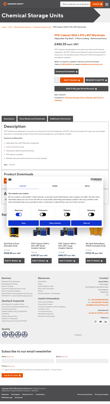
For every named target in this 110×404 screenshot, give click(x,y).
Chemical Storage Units (42, 27)
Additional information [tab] (60, 119)
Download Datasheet (65, 71)
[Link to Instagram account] (95, 322)
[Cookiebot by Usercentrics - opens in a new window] (92, 179)
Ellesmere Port (27, 394)
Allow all (86, 223)
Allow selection (55, 223)
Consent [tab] (23, 186)
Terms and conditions (84, 394)
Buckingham (15, 394)
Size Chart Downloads (46, 288)
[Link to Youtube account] (100, 322)
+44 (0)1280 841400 (99, 300)
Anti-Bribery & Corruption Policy (13, 304)
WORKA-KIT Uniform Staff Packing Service (17, 296)
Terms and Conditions (46, 302)
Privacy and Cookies (45, 304)
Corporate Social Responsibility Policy (15, 307)
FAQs (40, 284)
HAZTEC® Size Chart (45, 286)
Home (4, 27)
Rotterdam (19, 397)
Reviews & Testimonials (46, 316)
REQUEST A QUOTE (95, 80)
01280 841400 (66, 64)
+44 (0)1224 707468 (99, 302)
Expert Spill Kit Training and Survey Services (17, 293)
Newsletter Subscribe (45, 314)
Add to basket (70, 80)
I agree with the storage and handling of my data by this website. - (33, 369)
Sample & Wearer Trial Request (49, 293)
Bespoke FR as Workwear (11, 281)
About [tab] (87, 186)
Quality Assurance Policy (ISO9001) (14, 321)
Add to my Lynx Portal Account (80, 88)
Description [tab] (9, 119)
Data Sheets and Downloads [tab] (32, 119)
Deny (24, 223)
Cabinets (88, 98)
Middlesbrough (7, 397)
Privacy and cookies (101, 394)
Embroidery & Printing (9, 284)
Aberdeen (5, 394)
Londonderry (40, 394)
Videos (40, 291)
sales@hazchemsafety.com (91, 64)
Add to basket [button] (11, 261)
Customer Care (43, 309)
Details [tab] (55, 186)
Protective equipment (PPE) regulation (52, 307)
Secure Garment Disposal (11, 291)
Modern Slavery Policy (9, 316)
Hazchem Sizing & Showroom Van (13, 288)
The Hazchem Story (45, 311)
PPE (10, 27)
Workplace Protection (22, 27)
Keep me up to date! (11, 375)
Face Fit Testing (7, 286)
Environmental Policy (9, 309)
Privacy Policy (56, 369)
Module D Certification (10, 318)
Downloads (42, 281)
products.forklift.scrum (98, 313)
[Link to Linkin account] (106, 322)
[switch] (43, 214)
